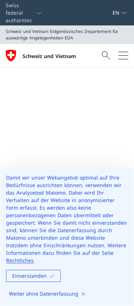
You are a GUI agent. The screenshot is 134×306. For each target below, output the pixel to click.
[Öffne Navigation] (123, 55)
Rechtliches (20, 260)
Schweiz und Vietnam (49, 56)
